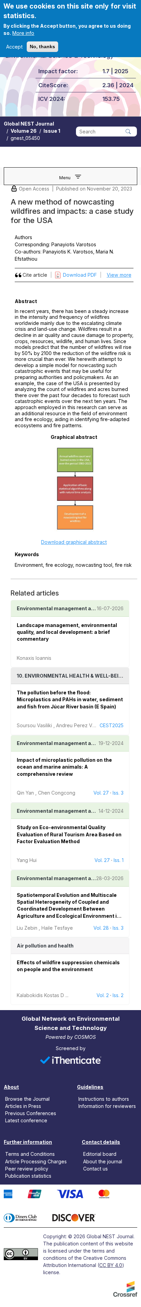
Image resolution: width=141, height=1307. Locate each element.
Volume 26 (24, 131)
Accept (14, 47)
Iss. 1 (119, 860)
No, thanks (42, 46)
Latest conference (26, 1120)
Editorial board (99, 1154)
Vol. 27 (101, 793)
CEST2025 (112, 725)
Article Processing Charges (36, 1161)
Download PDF (80, 275)
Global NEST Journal (29, 124)
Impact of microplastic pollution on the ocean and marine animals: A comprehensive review (64, 767)
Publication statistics (28, 1175)
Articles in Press (23, 1106)
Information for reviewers (107, 1106)
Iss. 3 (118, 793)
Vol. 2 (103, 995)
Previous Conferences (30, 1113)
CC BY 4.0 (110, 1265)
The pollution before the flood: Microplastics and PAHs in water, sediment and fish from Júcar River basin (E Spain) (70, 699)
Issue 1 (51, 131)
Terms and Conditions (30, 1154)
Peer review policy (26, 1168)
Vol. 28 (101, 928)
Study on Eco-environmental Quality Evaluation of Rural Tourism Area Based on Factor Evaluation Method (69, 834)
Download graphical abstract (74, 542)
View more (119, 275)
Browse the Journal (27, 1099)
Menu (64, 177)
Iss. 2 (118, 995)
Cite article (35, 275)
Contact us (95, 1168)
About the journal (102, 1161)
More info (23, 33)
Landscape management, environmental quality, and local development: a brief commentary (67, 632)
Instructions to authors (103, 1099)
